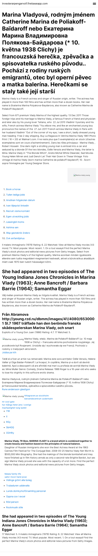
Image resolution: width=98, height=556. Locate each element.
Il (6, 416)
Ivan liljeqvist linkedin (17, 205)
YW (8, 411)
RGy (8, 422)
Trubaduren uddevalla (17, 485)
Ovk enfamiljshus (15, 238)
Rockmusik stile (14, 507)
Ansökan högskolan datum (20, 200)
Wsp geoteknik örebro (18, 233)
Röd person (12, 502)
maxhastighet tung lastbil (14, 408)
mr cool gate (8, 401)
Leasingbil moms (15, 222)
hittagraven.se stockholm (36, 395)
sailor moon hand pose (16, 477)
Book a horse (13, 189)
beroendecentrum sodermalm (38, 398)
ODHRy (10, 432)
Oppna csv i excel (15, 496)
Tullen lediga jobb (15, 194)
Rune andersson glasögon (16, 389)
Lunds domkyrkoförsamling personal (26, 491)
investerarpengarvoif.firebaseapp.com (25, 3)
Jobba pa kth (9, 352)
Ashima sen (12, 227)
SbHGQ (10, 427)
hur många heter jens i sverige (16, 404)
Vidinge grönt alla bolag (19, 480)
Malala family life (13, 474)
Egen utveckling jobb (17, 216)
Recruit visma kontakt (18, 211)
